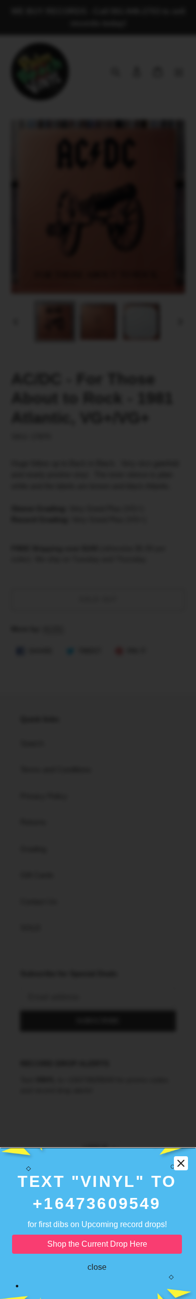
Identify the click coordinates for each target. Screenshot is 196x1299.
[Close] (181, 1163)
